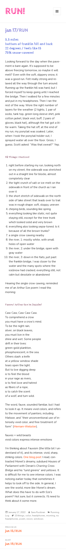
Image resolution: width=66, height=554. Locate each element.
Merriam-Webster (25, 426)
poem (22, 518)
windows (38, 518)
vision (29, 518)
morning (50, 515)
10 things (19, 515)
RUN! (15, 11)
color (28, 515)
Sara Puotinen (38, 512)
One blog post (32, 457)
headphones (38, 515)
